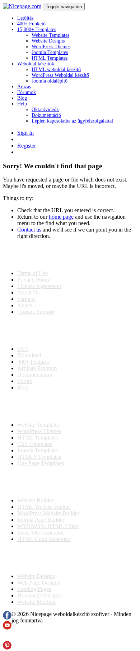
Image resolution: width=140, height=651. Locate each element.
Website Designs (48, 41)
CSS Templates (34, 444)
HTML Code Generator (44, 539)
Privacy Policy (33, 280)
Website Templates (50, 35)
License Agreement (39, 286)
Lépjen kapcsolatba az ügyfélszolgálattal (72, 121)
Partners (26, 299)
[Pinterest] (7, 648)
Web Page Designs (38, 583)
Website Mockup (36, 602)
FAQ (23, 349)
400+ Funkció (31, 23)
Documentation (34, 375)
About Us (28, 292)
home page (61, 217)
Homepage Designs (39, 595)
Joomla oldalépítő (49, 81)
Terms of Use (32, 273)
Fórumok (26, 92)
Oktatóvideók (45, 109)
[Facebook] (7, 618)
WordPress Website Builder (48, 513)
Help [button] (22, 103)
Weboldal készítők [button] (35, 63)
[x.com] (7, 638)
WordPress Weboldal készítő (60, 75)
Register (26, 146)
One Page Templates (40, 463)
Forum (24, 381)
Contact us (29, 230)
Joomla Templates (50, 52)
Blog (22, 98)
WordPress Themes (51, 46)
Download (29, 355)
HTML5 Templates (39, 457)
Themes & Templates (41, 406)
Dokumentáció (46, 115)
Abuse (24, 305)
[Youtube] (7, 628)
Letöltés (25, 18)
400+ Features (33, 362)
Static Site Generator (40, 533)
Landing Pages (34, 589)
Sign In (25, 133)
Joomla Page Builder (40, 520)
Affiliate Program (37, 368)
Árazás (24, 86)
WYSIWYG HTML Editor (48, 526)
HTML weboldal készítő (56, 69)
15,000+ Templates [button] (36, 29)
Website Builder (35, 500)
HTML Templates (49, 58)
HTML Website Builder (44, 507)
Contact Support (35, 312)
